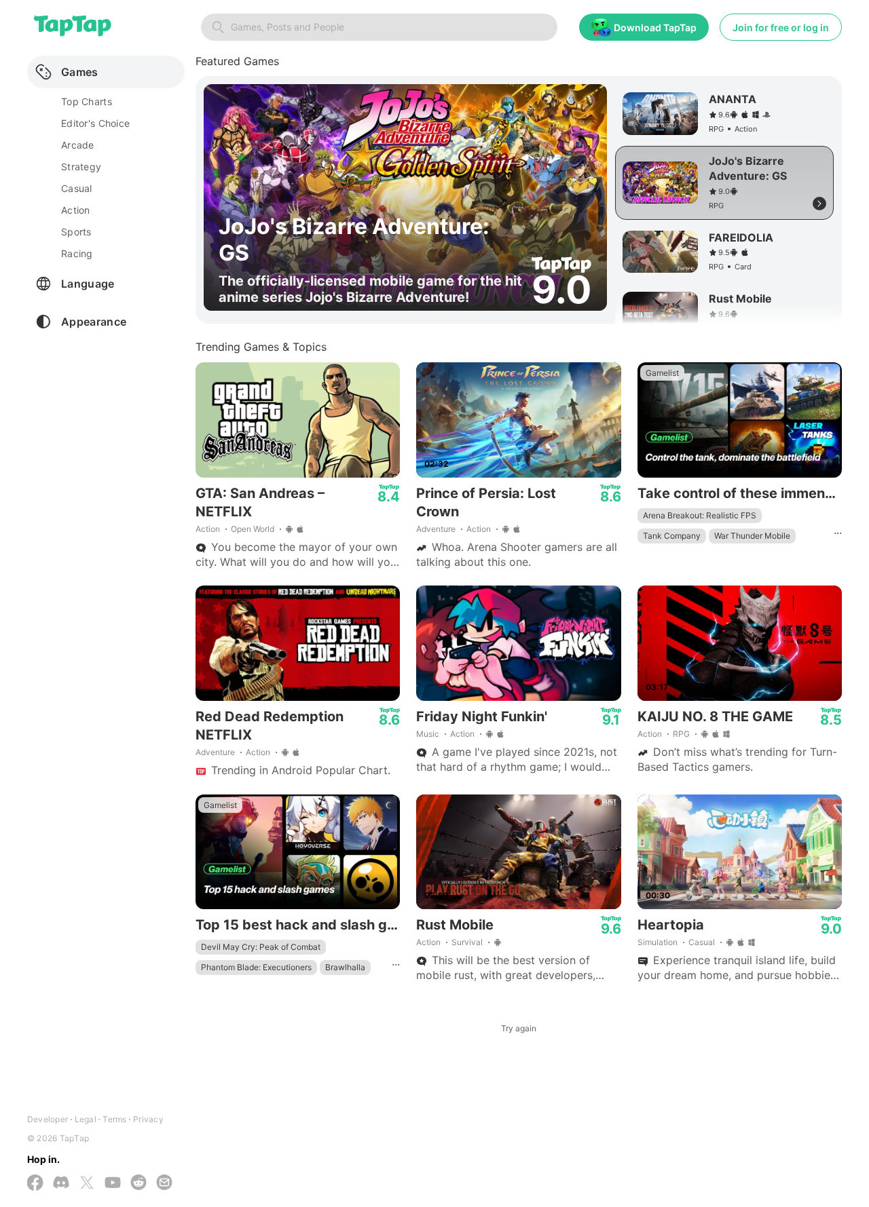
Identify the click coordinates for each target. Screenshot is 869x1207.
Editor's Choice (95, 123)
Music (427, 734)
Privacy (148, 1119)
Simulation (657, 942)
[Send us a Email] (164, 1183)
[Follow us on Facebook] (35, 1183)
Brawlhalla (345, 967)
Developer (47, 1119)
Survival (467, 942)
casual (76, 188)
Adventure (436, 529)
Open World (252, 529)
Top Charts (86, 101)
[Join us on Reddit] (138, 1183)
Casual (701, 942)
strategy (81, 166)
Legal (85, 1119)
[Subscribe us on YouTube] (113, 1183)
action (75, 210)
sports (76, 231)
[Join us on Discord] (61, 1183)
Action (208, 529)
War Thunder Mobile (752, 536)
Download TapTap (655, 27)
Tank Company (672, 536)
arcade (77, 145)
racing (77, 253)
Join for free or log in (781, 27)
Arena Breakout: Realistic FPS (699, 515)
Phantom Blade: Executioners (256, 967)
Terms (114, 1119)
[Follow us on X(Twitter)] (87, 1183)
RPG (681, 734)
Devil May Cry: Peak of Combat (260, 947)
